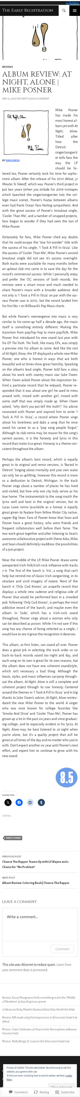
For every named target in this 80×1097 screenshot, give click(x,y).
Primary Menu (74, 10)
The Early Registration (27, 10)
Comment (62, 949)
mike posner (13, 838)
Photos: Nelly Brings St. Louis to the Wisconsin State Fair (36, 1041)
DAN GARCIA (13, 160)
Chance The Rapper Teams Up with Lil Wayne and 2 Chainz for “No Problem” (35, 862)
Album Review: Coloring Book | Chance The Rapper (36, 880)
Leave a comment (39, 98)
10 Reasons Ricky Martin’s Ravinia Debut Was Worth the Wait (38, 1009)
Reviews (7, 67)
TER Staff (22, 98)
